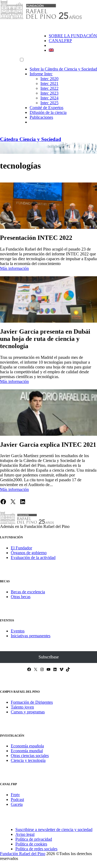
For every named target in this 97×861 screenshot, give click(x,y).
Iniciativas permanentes (30, 635)
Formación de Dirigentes (32, 702)
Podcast (17, 799)
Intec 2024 (49, 98)
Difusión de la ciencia (48, 112)
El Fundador (21, 548)
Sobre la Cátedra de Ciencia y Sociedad (63, 69)
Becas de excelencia (28, 592)
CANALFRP (60, 40)
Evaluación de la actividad (33, 557)
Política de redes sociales (36, 849)
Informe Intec (41, 74)
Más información (14, 268)
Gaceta (17, 804)
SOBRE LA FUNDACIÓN (73, 35)
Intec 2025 (49, 102)
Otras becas (20, 596)
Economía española (27, 746)
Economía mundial (27, 750)
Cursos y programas (28, 712)
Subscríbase (49, 657)
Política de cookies (31, 844)
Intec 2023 (49, 93)
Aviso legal (24, 834)
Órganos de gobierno (29, 552)
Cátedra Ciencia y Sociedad (30, 139)
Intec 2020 (49, 78)
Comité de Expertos (46, 107)
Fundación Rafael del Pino (22, 853)
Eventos (18, 631)
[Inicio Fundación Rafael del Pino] (41, 18)
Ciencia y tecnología (28, 760)
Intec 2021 (49, 83)
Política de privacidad (33, 839)
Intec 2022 (49, 88)
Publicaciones (41, 117)
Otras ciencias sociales (30, 755)
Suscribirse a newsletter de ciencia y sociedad (53, 829)
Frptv (15, 794)
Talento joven (22, 707)
